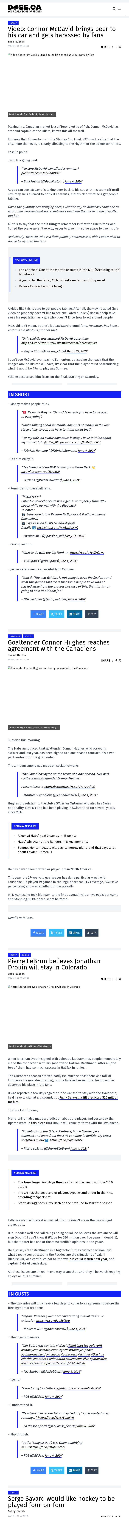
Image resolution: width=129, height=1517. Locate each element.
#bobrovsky (69, 1354)
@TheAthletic (35, 1140)
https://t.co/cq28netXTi (66, 1140)
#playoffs (95, 1345)
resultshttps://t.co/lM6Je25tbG (42, 1447)
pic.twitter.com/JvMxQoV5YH (80, 442)
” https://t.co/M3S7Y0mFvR (55, 1418)
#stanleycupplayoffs (53, 1350)
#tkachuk (97, 1354)
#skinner (84, 1354)
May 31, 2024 (75, 536)
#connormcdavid (33, 1354)
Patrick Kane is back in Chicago (41, 286)
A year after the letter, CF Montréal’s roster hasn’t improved (62, 280)
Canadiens (15, 636)
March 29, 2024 (76, 351)
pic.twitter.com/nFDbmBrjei (40, 173)
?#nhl (72, 1345)
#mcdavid (53, 1354)
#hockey (82, 1345)
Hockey (13, 23)
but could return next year (88, 1259)
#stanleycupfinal (81, 1350)
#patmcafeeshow (33, 1363)
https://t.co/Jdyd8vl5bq (53, 1320)
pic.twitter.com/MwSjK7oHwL (57, 527)
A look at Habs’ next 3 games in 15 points (47, 836)
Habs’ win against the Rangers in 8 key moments (53, 842)
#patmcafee (98, 1359)
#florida (26, 1359)
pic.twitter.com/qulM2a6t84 (40, 472)
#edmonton (56, 1359)
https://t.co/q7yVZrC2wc (87, 552)
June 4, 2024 (73, 181)
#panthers (40, 1359)
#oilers (70, 1359)
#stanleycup (29, 1350)
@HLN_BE (51, 442)
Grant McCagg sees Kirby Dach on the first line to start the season (65, 1203)
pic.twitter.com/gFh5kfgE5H (65, 1363)
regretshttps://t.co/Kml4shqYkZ (78, 1388)
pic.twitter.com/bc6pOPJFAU (77, 343)
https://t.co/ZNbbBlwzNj (38, 343)
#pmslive (82, 1359)
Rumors (25, 955)
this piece (38, 1123)
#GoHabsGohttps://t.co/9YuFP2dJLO (69, 787)
